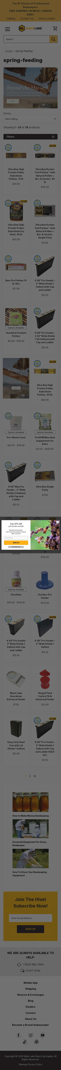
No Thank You (16, 547)
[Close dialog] (57, 522)
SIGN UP (16, 543)
